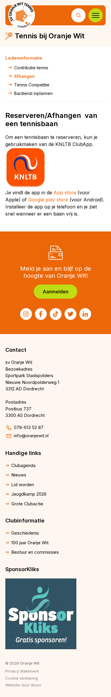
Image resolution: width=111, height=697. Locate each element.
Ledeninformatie (23, 58)
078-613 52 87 (29, 427)
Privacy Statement (22, 671)
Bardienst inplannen (33, 93)
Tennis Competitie (31, 84)
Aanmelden (55, 292)
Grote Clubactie (27, 504)
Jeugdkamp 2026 (28, 494)
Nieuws (18, 475)
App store (65, 192)
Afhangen (24, 76)
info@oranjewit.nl (31, 435)
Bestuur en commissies (35, 552)
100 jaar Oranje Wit (30, 542)
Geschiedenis (25, 533)
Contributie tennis (31, 67)
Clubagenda (23, 465)
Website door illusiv (23, 685)
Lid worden (22, 484)
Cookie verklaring (21, 678)
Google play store (48, 200)
